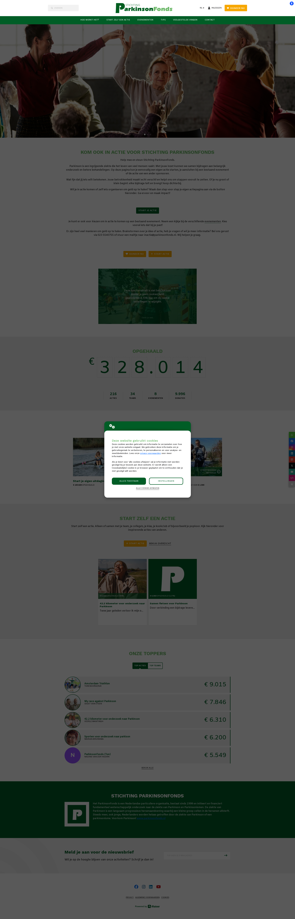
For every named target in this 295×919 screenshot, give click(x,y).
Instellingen (166, 481)
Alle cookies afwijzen (147, 488)
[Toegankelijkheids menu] (291, 3)
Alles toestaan (128, 481)
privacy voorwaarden (150, 453)
